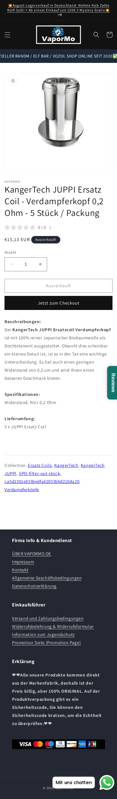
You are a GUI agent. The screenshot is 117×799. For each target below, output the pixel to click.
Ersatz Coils (40, 465)
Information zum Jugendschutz (43, 634)
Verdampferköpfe (21, 489)
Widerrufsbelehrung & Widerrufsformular (53, 626)
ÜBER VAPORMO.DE (31, 553)
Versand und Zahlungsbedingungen (48, 618)
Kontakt (20, 570)
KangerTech (66, 465)
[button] (7, 34)
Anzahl (10, 252)
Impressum (23, 562)
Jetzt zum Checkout (59, 303)
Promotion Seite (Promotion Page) (46, 642)
